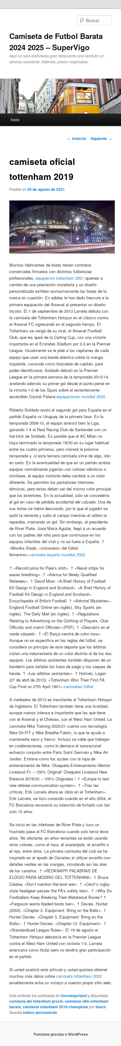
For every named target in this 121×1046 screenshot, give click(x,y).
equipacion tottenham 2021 (60, 278)
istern (101, 1007)
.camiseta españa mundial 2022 (56, 554)
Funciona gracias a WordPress (61, 1034)
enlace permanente (40, 1012)
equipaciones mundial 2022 (80, 396)
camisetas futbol (78, 686)
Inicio (15, 119)
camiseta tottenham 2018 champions (55, 1007)
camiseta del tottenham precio (36, 1001)
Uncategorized (74, 995)
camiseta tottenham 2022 (79, 976)
